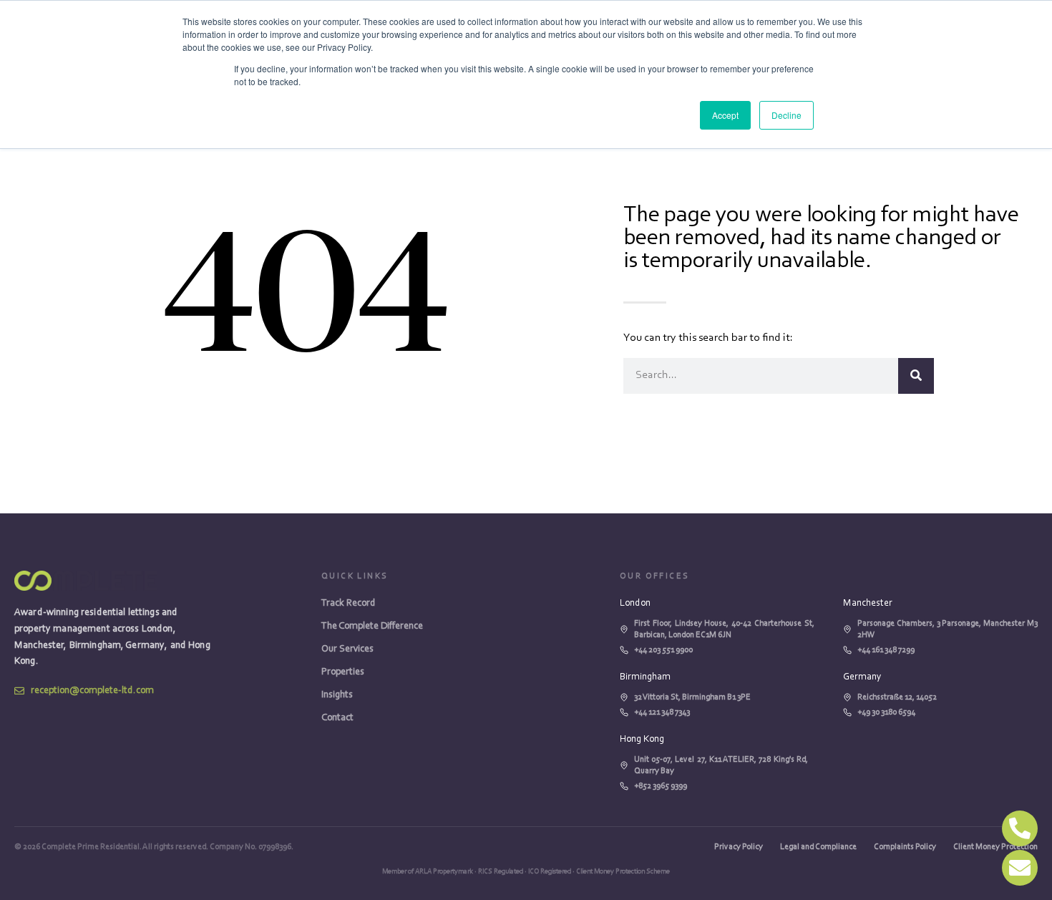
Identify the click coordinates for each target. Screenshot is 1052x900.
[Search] (916, 376)
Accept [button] (725, 115)
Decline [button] (786, 115)
